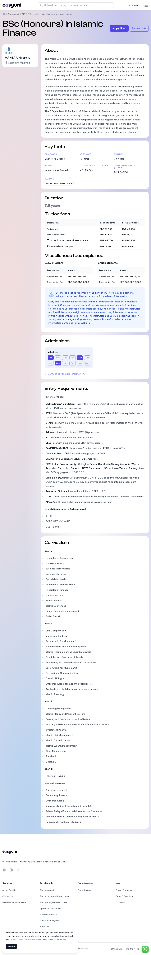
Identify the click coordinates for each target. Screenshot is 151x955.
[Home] (3, 13)
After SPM (45, 926)
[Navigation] (146, 5)
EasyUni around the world (126, 948)
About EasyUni (9, 890)
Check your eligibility (50, 920)
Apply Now (119, 28)
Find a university (48, 890)
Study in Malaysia (48, 914)
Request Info (139, 28)
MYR (134, 5)
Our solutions (84, 890)
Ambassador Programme (14, 902)
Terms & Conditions (57, 939)
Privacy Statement (34, 939)
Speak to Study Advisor (51, 908)
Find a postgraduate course (53, 902)
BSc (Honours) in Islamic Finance (57, 14)
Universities (13, 14)
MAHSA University (30, 14)
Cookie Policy (16, 939)
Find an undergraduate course (54, 896)
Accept (11, 946)
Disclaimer (120, 902)
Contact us (7, 896)
